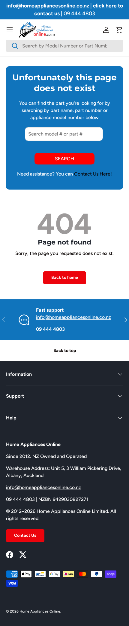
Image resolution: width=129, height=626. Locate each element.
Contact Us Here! (93, 174)
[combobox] (64, 46)
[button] (119, 29)
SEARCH (64, 159)
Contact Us (25, 535)
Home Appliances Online (40, 611)
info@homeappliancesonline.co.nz (73, 317)
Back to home (64, 277)
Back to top (64, 350)
